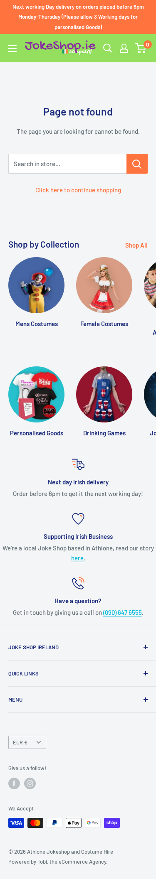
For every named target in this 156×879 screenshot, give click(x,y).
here (77, 558)
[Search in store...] (137, 164)
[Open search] (107, 48)
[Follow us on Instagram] (30, 783)
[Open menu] (12, 48)
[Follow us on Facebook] (14, 783)
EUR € (20, 742)
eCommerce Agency (82, 861)
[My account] (124, 48)
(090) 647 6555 (122, 612)
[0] (141, 48)
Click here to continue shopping (78, 190)
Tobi (42, 861)
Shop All (136, 245)
